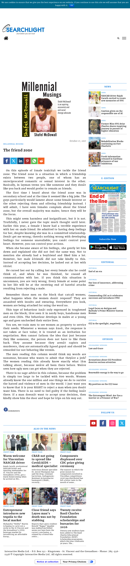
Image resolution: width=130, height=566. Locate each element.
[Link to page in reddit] (41, 161)
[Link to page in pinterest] (27, 161)
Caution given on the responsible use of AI (112, 112)
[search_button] (118, 38)
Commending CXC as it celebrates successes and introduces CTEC (106, 297)
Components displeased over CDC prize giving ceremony (72, 461)
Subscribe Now (107, 239)
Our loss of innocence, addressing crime (106, 284)
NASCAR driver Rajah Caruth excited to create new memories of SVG (113, 98)
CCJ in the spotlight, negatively (105, 323)
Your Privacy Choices (74, 561)
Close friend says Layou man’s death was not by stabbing (44, 515)
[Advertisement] (65, 60)
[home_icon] (6, 38)
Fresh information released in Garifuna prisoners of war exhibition (111, 160)
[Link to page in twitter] (13, 161)
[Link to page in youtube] (93, 423)
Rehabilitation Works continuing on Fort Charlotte (112, 143)
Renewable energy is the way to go (106, 373)
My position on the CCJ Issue (103, 384)
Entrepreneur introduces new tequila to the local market (14, 515)
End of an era (95, 271)
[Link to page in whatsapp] (34, 161)
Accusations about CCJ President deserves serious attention (105, 361)
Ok (72, 5)
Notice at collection (48, 561)
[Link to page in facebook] (6, 161)
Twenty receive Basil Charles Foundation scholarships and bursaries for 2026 (72, 518)
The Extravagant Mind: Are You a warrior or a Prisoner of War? (105, 396)
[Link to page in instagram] (112, 423)
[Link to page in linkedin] (20, 161)
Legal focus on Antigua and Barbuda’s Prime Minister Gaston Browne (106, 310)
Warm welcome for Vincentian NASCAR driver (14, 459)
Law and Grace (96, 348)
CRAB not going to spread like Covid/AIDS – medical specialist (45, 461)
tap (124, 38)
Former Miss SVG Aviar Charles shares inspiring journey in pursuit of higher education (113, 127)
